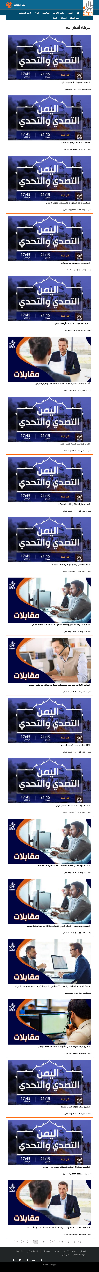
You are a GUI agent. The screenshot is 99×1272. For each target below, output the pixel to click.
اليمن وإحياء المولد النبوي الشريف (75, 1107)
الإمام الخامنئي (25, 13)
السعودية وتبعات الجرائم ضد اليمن (75, 82)
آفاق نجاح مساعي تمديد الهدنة (75, 745)
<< (77, 1241)
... (29, 1241)
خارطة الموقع (80, 1254)
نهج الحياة (74, 18)
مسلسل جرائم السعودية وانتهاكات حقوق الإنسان (68, 203)
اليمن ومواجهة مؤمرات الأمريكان (75, 263)
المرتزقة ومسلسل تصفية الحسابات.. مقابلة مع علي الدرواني (63, 865)
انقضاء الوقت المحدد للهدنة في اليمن (73, 805)
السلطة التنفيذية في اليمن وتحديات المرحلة (71, 564)
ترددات (64, 18)
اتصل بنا (19, 1251)
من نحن (65, 1254)
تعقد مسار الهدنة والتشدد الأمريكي (74, 504)
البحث (55, 18)
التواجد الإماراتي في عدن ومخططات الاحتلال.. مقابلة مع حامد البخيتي (59, 685)
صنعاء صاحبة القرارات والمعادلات (75, 142)
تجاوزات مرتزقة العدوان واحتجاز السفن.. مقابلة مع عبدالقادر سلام (61, 625)
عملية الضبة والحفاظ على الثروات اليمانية (72, 323)
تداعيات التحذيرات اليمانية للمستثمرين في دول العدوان (66, 1167)
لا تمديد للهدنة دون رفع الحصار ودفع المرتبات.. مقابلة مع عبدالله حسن (58, 1227)
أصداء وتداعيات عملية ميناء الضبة (75, 444)
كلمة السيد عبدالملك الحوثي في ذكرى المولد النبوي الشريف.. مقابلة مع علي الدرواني (52, 986)
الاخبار (70, 13)
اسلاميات (46, 13)
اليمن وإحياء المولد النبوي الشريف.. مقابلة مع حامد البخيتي (64, 1046)
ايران (37, 13)
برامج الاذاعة (58, 13)
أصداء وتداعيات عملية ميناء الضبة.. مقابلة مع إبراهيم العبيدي (62, 383)
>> (17, 1241)
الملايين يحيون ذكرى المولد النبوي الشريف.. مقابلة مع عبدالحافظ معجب (58, 926)
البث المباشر (33, 1251)
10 (59, 1241)
